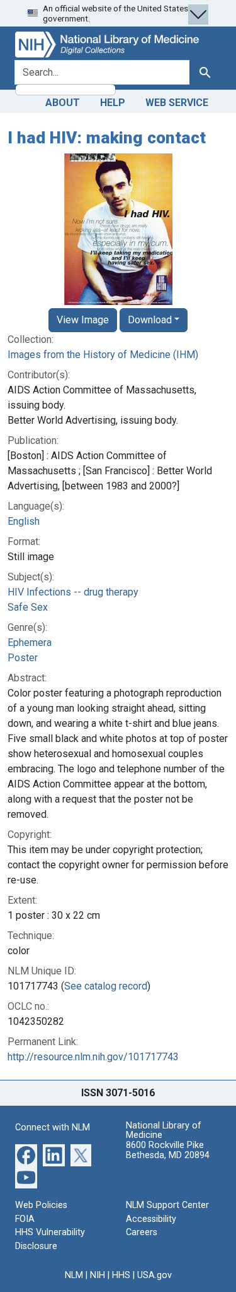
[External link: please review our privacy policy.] (26, 1155)
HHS (121, 1275)
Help (112, 103)
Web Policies (41, 1205)
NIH (97, 1275)
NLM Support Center (167, 1205)
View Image (83, 320)
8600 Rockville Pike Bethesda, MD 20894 (168, 1150)
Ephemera (30, 643)
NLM (74, 1275)
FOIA (25, 1219)
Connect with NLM (52, 1127)
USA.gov (154, 1275)
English (24, 521)
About (62, 103)
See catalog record (105, 986)
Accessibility (151, 1219)
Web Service (176, 103)
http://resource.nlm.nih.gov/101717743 (93, 1057)
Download (150, 320)
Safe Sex (28, 607)
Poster (23, 658)
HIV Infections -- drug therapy (73, 592)
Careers (141, 1232)
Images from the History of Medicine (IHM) (103, 355)
